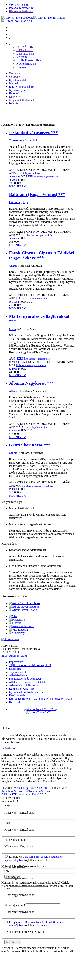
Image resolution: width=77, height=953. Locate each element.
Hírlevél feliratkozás (21, 11)
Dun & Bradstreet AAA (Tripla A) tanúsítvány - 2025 (40, 698)
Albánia (13, 391)
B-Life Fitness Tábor (28, 60)
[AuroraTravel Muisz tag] (40, 709)
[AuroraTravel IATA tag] (41, 712)
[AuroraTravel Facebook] (17, 17)
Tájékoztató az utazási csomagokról (30, 665)
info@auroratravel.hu (21, 7)
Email (7, 822)
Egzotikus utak (25, 53)
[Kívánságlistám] (9, 30)
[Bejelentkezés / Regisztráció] (9, 37)
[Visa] (13, 616)
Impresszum (16, 662)
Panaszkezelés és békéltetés (25, 678)
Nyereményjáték (26, 63)
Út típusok (15, 76)
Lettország (15, 202)
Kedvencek (15, 96)
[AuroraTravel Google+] (16, 20)
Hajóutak (21, 67)
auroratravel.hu (27, 794)
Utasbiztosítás (17, 695)
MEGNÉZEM (17, 186)
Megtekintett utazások (22, 100)
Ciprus (13, 265)
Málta (12, 329)
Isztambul (31, 140)
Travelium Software (13, 791)
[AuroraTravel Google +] (24, 609)
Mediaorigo (23, 787)
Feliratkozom (9, 748)
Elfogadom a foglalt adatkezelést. (33, 858)
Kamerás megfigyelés (21, 688)
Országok (14, 73)
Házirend (14, 702)
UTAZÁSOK (24, 50)
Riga (25, 202)
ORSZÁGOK (24, 46)
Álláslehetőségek (19, 675)
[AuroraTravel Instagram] (49, 17)
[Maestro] (15, 622)
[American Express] (21, 626)
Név (7, 806)
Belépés (13, 103)
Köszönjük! (8, 882)
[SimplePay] (17, 633)
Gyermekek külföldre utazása (26, 692)
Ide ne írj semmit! (14, 839)
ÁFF (4, 794)
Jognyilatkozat (17, 672)
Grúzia (13, 452)
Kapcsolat (15, 668)
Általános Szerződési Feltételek (27, 682)
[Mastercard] (17, 619)
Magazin (21, 57)
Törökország (16, 140)
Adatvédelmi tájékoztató (23, 685)
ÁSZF (13, 794)
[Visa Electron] (18, 629)
